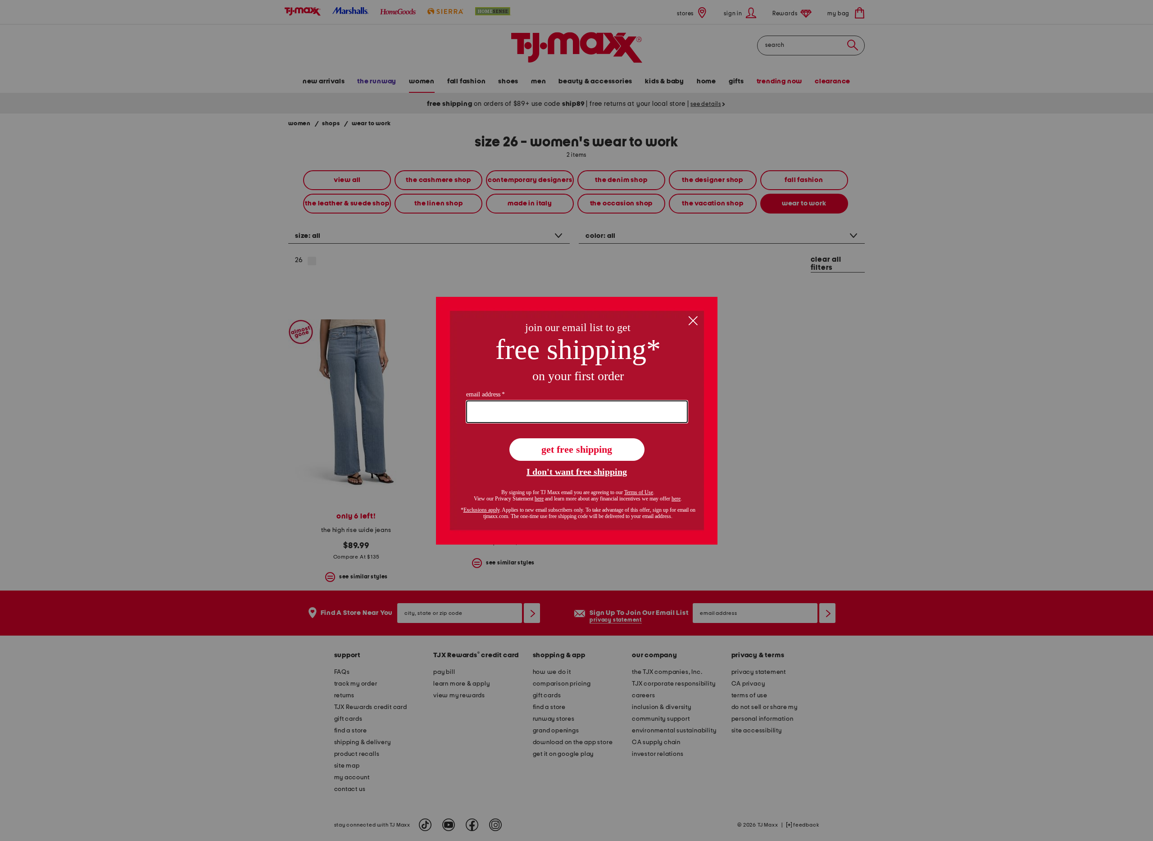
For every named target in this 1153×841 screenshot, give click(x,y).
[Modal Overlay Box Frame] (576, 421)
